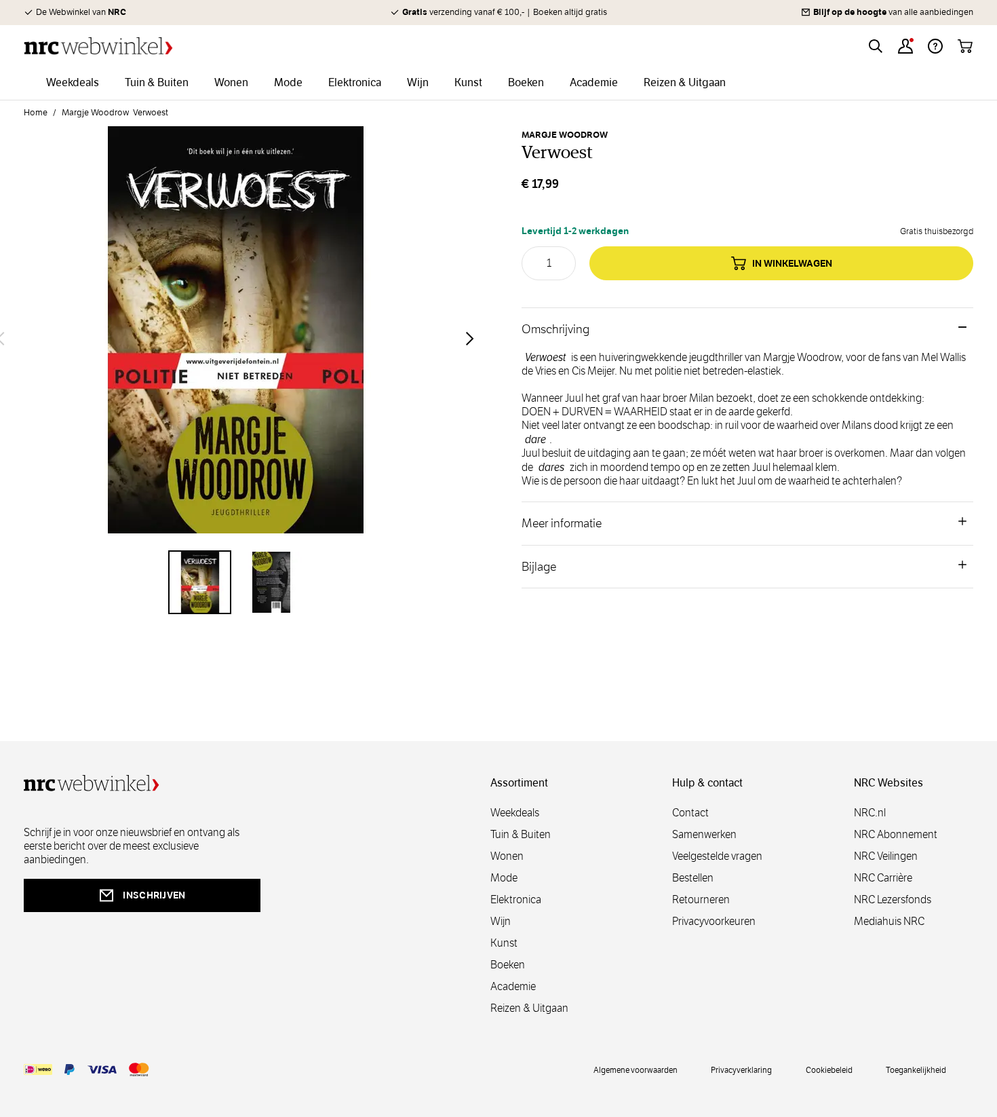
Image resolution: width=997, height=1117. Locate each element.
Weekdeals (514, 813)
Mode (503, 878)
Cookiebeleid (829, 1069)
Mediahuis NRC (889, 921)
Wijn (500, 921)
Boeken (507, 965)
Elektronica (515, 899)
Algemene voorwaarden (635, 1069)
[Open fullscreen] (235, 338)
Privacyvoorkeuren (714, 921)
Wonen (507, 856)
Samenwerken (704, 834)
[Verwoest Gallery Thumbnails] (235, 582)
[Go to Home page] (98, 46)
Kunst (503, 943)
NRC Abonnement (895, 834)
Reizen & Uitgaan (529, 1008)
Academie (513, 986)
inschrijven (154, 895)
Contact (690, 813)
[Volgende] (470, 338)
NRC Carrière (883, 878)
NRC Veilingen (886, 856)
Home (35, 112)
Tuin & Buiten (520, 834)
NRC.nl (870, 813)
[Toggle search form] (875, 46)
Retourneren (701, 899)
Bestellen (692, 878)
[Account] (905, 46)
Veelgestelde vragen (717, 856)
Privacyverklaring (741, 1069)
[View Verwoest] (200, 582)
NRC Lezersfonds (892, 899)
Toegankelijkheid (916, 1069)
